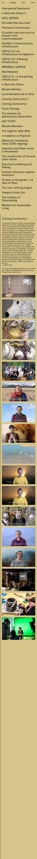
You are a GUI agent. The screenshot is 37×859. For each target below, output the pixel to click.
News (24, 3)
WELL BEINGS (10, 18)
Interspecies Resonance (16, 8)
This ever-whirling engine (17, 188)
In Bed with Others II (14, 13)
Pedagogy (12, 3)
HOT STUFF (9, 121)
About (33, 3)
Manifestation (10, 72)
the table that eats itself (16, 23)
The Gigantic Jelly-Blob (16, 131)
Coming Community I (14, 104)
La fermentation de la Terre (18, 94)
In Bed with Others (13, 84)
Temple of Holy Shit (13, 193)
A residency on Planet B (16, 136)
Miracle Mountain (12, 126)
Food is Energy (11, 109)
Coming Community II (15, 99)
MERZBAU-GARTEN (13, 67)
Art (3, 3)
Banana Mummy (11, 89)
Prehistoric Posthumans (16, 28)
